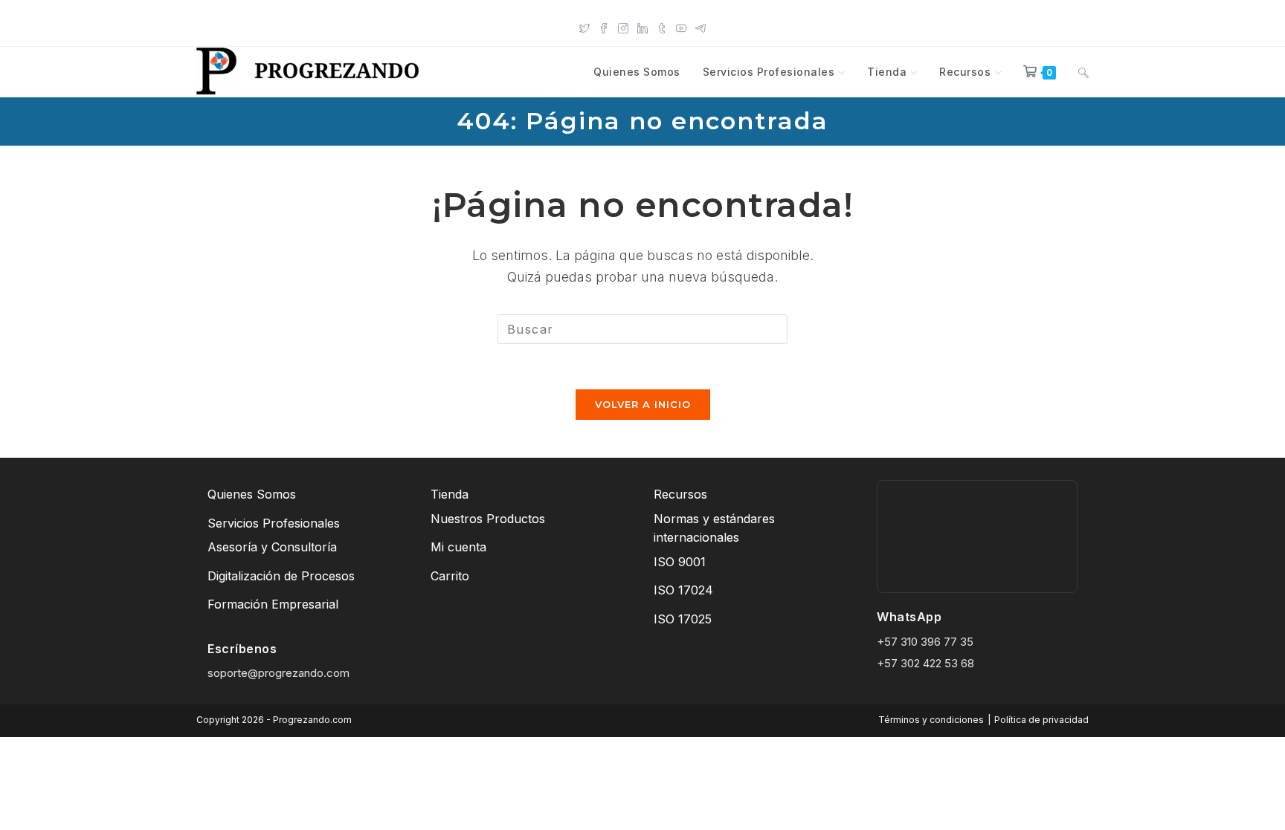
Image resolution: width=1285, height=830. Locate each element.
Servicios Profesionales (273, 523)
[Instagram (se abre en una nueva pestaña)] (623, 26)
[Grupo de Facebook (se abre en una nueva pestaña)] (603, 26)
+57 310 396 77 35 (925, 642)
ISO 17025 (683, 619)
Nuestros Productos (488, 518)
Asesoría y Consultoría (272, 546)
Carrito (450, 575)
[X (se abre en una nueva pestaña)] (584, 26)
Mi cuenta (458, 546)
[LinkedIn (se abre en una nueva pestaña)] (642, 26)
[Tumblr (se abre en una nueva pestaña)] (662, 26)
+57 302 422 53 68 (925, 663)
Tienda (449, 494)
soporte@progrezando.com (278, 673)
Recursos (680, 494)
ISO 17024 (683, 590)
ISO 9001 (680, 561)
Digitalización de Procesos (281, 575)
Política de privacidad (1041, 719)
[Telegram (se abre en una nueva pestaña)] (700, 26)
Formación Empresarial (272, 604)
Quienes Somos (251, 494)
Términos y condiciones (931, 719)
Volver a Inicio (643, 404)
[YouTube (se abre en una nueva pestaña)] (681, 26)
